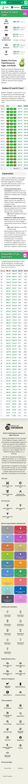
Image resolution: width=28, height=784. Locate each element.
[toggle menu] (22, 2)
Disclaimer (20, 768)
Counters (17, 7)
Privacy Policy (7, 768)
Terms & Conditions (7, 776)
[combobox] (14, 2)
